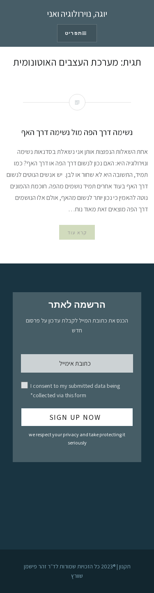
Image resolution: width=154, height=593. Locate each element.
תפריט (73, 33)
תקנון (125, 566)
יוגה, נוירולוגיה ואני (77, 13)
